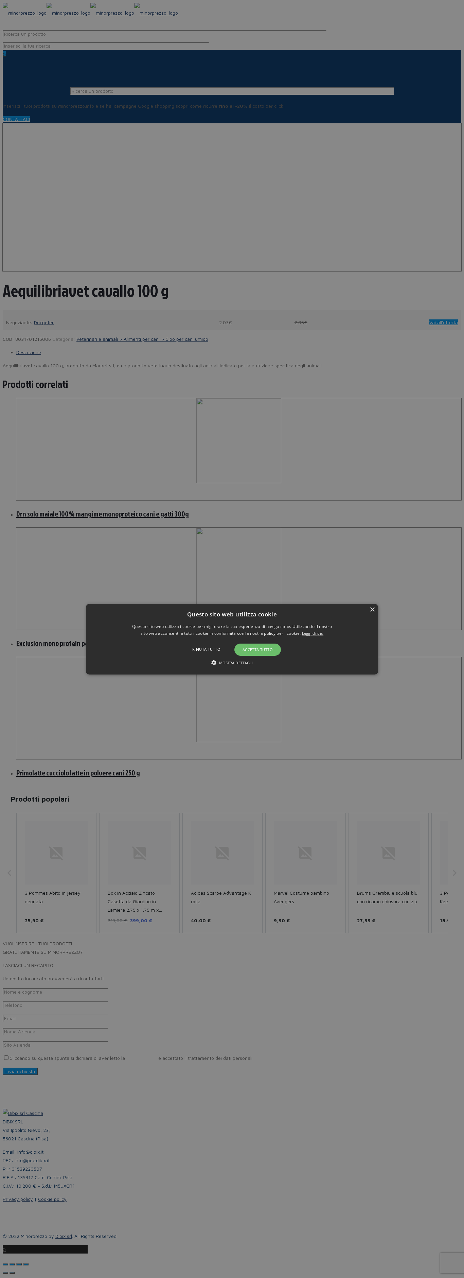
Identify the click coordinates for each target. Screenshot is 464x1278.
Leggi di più (313, 633)
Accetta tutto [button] (258, 649)
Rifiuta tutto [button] (206, 649)
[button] (232, 638)
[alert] (232, 639)
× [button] (372, 609)
